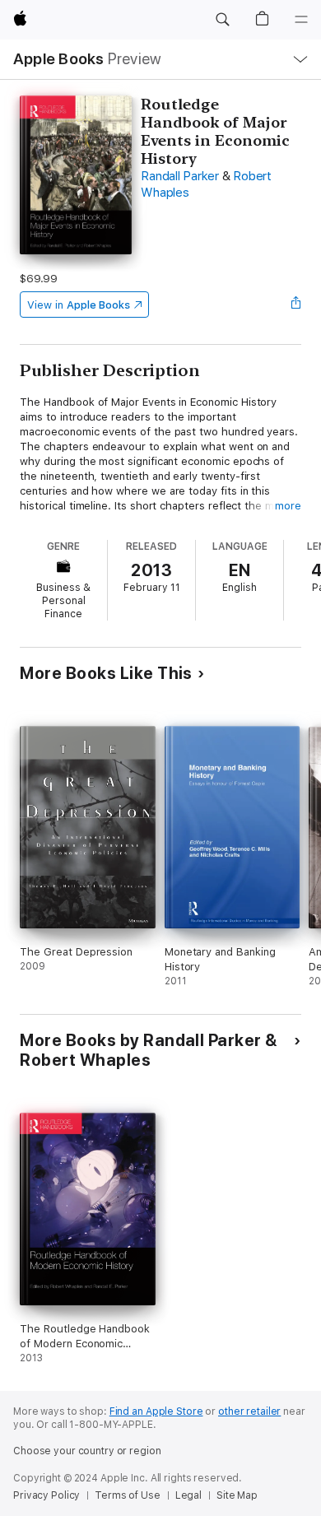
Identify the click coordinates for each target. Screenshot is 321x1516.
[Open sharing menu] (296, 304)
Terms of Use (127, 1495)
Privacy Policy (46, 1495)
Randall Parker (180, 176)
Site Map (237, 1495)
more (288, 506)
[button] (222, 20)
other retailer (249, 1411)
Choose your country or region (87, 1451)
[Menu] (301, 20)
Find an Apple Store (156, 1411)
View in (78, 305)
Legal (188, 1495)
